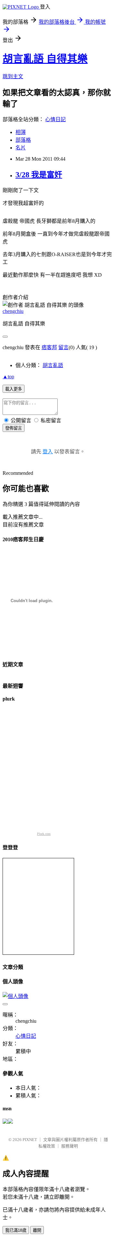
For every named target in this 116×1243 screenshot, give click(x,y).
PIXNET (30, 1139)
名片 (20, 147)
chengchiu (13, 311)
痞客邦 (49, 347)
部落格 (23, 140)
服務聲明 (69, 1146)
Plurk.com (44, 834)
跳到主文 (13, 76)
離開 (37, 1230)
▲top (8, 376)
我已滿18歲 (15, 1230)
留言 (63, 347)
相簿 (20, 132)
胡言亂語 (53, 365)
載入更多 (13, 389)
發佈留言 (13, 428)
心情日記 (55, 119)
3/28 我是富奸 (38, 175)
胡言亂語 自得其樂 (45, 58)
